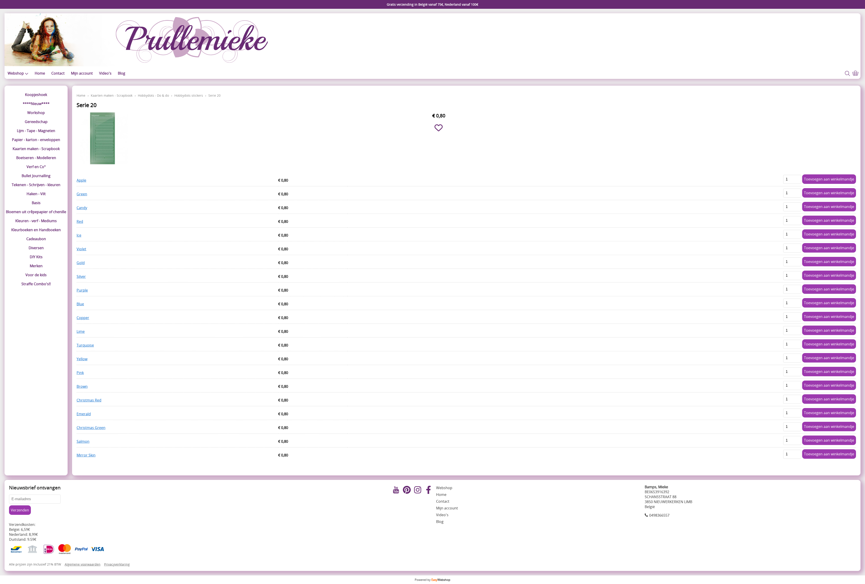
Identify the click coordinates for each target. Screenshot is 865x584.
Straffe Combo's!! (36, 283)
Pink (80, 372)
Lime (81, 331)
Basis (36, 202)
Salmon (83, 441)
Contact (58, 73)
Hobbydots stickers (188, 95)
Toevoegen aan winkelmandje (829, 179)
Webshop (16, 73)
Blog (121, 73)
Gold (81, 262)
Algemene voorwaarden (82, 564)
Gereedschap (36, 121)
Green (82, 194)
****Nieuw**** (36, 103)
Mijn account (82, 73)
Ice (79, 235)
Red (80, 221)
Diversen (36, 247)
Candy (82, 207)
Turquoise (85, 345)
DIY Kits (36, 256)
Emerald (84, 413)
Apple (81, 180)
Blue (80, 303)
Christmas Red (89, 400)
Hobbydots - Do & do (153, 95)
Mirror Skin (86, 455)
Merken (36, 265)
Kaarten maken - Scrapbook (36, 148)
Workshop (36, 112)
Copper (83, 317)
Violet (81, 248)
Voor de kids (36, 274)
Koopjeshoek (36, 94)
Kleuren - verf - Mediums (36, 220)
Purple (82, 290)
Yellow (82, 358)
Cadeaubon (36, 238)
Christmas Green (91, 427)
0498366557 (659, 515)
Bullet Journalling (36, 175)
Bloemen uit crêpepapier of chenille (36, 211)
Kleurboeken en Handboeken (36, 229)
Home (40, 73)
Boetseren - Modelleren (36, 157)
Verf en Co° (36, 166)
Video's (105, 73)
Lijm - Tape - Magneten (36, 130)
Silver (81, 276)
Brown (82, 386)
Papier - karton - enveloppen (36, 139)
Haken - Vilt (36, 193)
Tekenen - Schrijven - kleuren (36, 184)
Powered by (432, 580)
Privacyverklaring (117, 564)
